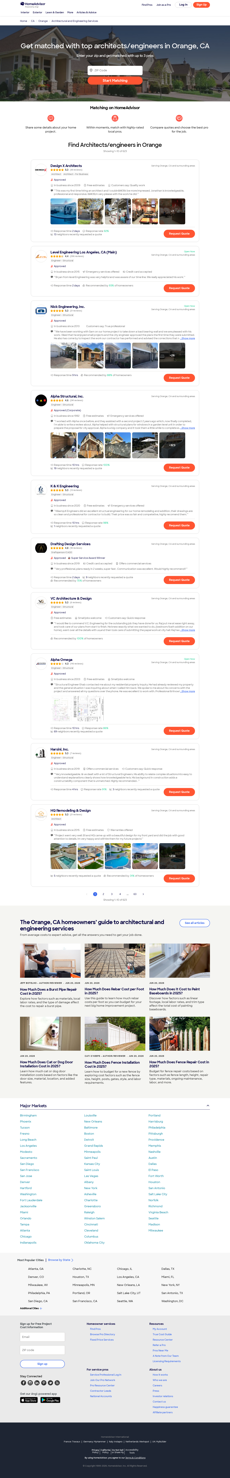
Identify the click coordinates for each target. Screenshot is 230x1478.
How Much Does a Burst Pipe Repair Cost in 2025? (48, 991)
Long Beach (28, 1140)
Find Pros (95, 1329)
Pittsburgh (156, 1133)
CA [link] (33, 21)
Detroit (89, 1140)
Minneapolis (92, 1152)
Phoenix (25, 1121)
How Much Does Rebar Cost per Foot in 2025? (114, 991)
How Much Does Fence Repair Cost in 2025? (179, 1064)
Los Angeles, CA (128, 1277)
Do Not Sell (118, 1451)
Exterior (37, 12)
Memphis (155, 1146)
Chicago (26, 1236)
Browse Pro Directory (102, 1334)
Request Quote (179, 233)
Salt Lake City (158, 1194)
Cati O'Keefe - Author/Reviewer (105, 1056)
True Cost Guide (162, 1334)
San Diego (27, 1164)
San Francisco (29, 1170)
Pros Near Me (160, 1350)
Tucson (25, 1127)
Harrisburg (156, 1121)
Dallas (153, 1164)
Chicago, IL (124, 1269)
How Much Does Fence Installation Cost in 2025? (112, 1064)
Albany (89, 1182)
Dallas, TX (167, 1269)
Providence (156, 1140)
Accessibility (131, 1451)
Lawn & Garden (55, 12)
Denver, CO (36, 1277)
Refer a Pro (159, 1345)
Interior (25, 12)
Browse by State (59, 1260)
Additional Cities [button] (29, 1308)
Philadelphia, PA (39, 1293)
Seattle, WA (125, 1301)
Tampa (24, 1224)
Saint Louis (91, 1170)
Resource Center (163, 1339)
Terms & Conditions (135, 1457)
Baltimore (91, 1127)
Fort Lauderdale (31, 1200)
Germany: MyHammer (94, 1441)
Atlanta (25, 1230)
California (105, 1451)
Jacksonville (28, 1206)
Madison (154, 1224)
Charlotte (91, 1200)
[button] (63, 211)
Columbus (91, 1236)
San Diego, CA (38, 1301)
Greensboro (92, 1206)
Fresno (24, 1133)
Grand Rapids (93, 1146)
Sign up (42, 1364)
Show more (188, 338)
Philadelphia (157, 1127)
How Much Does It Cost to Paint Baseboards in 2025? (174, 991)
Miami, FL (167, 1277)
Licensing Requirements (167, 1361)
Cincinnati (91, 1224)
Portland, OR (81, 1293)
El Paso (153, 1170)
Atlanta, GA (36, 1269)
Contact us (159, 1401)
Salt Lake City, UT (129, 1293)
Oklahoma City (94, 1242)
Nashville (155, 1152)
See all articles (195, 923)
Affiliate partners (163, 1412)
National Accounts (101, 1396)
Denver (25, 1182)
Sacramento (28, 1158)
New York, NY (170, 1285)
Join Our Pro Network (102, 1380)
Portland (154, 1115)
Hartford (26, 1188)
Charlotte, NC (82, 1269)
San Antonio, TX (172, 1293)
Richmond (155, 1206)
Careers (157, 1385)
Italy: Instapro (115, 1441)
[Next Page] (143, 894)
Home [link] (23, 21)
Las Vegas (91, 1176)
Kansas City (92, 1164)
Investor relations (163, 1396)
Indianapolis (28, 1242)
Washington (28, 1194)
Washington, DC (172, 1301)
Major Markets (33, 1105)
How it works (160, 1374)
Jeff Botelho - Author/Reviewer (41, 983)
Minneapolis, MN (84, 1285)
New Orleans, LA (128, 1285)
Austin (153, 1158)
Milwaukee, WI (38, 1285)
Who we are (160, 1380)
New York (90, 1188)
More (70, 12)
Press (156, 1390)
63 (135, 894)
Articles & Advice (86, 12)
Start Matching (115, 80)
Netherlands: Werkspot (137, 1441)
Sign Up (201, 4)
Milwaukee (156, 1230)
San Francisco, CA (85, 1301)
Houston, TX (81, 1277)
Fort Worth (156, 1176)
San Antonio (157, 1188)
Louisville (90, 1115)
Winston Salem (94, 1218)
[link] (115, 170)
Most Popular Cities (30, 1260)
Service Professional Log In (105, 1374)
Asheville (90, 1194)
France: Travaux (72, 1441)
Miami (24, 1212)
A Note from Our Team (166, 1355)
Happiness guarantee (165, 1407)
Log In (183, 4)
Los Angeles (28, 1146)
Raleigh (89, 1212)
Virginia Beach (158, 1212)
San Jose (26, 1176)
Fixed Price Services (102, 1339)
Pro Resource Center (102, 1385)
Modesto (26, 1152)
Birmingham (28, 1115)
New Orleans (93, 1121)
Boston (89, 1133)
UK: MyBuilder (159, 1441)
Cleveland (91, 1230)
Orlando (25, 1218)
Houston (154, 1182)
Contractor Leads (100, 1390)
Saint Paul (91, 1158)
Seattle (154, 1218)
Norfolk (153, 1200)
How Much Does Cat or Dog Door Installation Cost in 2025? (46, 1064)
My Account (160, 1329)
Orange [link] (43, 21)
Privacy (95, 1451)
